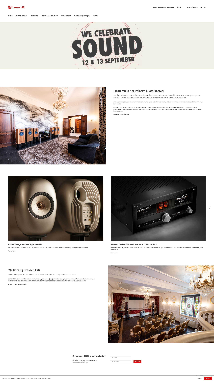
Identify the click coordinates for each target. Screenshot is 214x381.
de (180, 7)
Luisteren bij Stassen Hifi (49, 16)
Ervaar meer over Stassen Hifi (17, 284)
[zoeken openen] (201, 7)
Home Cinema (66, 16)
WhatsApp (171, 7)
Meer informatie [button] (46, 378)
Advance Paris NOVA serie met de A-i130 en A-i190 (134, 244)
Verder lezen (12, 251)
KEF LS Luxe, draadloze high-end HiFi (25, 244)
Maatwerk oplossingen (82, 16)
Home (10, 16)
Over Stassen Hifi (21, 16)
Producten (34, 16)
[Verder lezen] (107, 45)
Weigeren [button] (199, 378)
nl (177, 7)
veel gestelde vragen (192, 7)
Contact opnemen (158, 7)
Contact (95, 16)
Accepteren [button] (208, 378)
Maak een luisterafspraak (121, 115)
